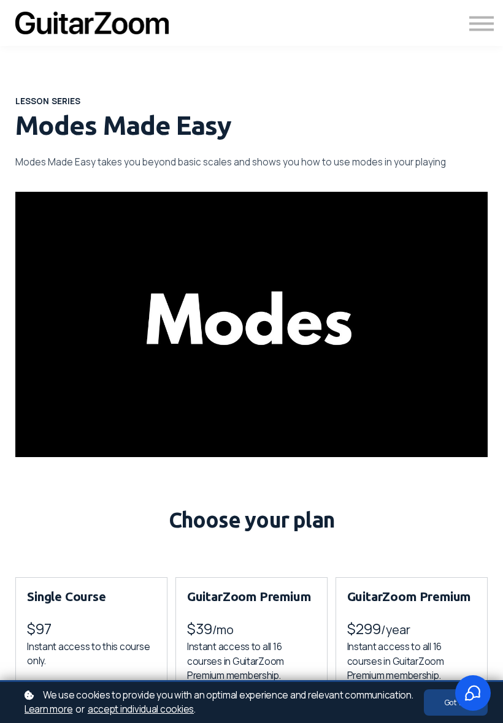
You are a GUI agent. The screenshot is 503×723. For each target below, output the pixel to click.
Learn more (48, 709)
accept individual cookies (141, 709)
